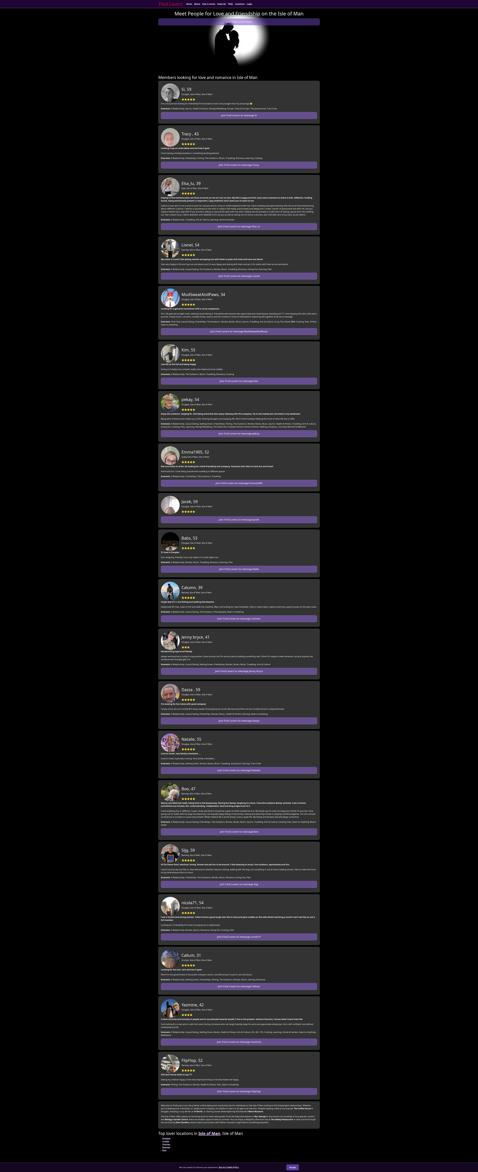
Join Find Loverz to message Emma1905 (239, 483)
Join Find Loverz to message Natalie (239, 770)
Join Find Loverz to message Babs (239, 569)
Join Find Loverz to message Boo (239, 831)
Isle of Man (209, 1133)
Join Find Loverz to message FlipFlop (239, 1091)
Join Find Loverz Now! (239, 21)
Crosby (165, 1141)
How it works (208, 4)
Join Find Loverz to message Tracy (239, 165)
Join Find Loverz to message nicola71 (239, 936)
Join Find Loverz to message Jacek (239, 519)
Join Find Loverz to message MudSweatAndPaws (239, 331)
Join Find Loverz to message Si (239, 115)
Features (221, 4)
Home (189, 4)
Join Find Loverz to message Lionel (239, 276)
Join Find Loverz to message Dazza (239, 720)
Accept (292, 1167)
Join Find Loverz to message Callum (239, 986)
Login (249, 4)
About (197, 4)
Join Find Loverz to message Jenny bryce (239, 671)
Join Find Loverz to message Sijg (239, 884)
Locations (240, 4)
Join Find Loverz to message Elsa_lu (239, 226)
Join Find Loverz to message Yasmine (239, 1042)
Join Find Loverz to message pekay (239, 433)
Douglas (166, 1138)
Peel (164, 1150)
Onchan (166, 1144)
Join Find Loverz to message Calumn (239, 618)
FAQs (230, 4)
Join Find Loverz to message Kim (239, 381)
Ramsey (166, 1147)
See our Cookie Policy (229, 1167)
